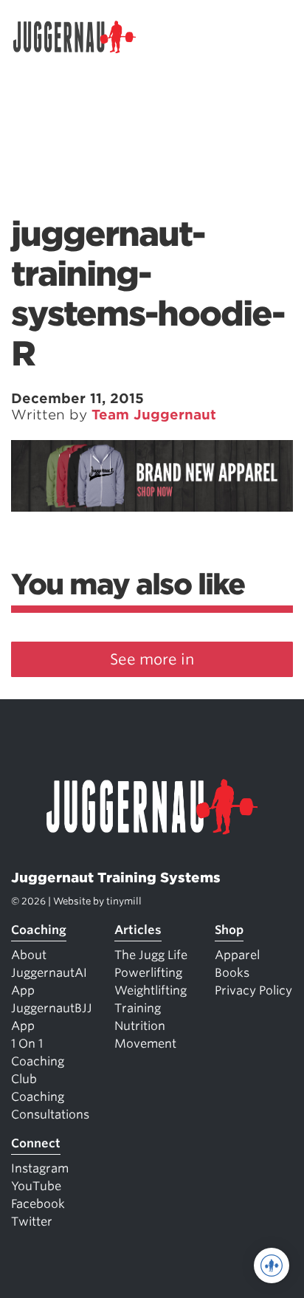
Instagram (40, 1168)
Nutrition (139, 1026)
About (28, 955)
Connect (36, 1143)
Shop (229, 930)
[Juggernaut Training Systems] (81, 37)
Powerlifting (148, 973)
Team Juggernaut (153, 414)
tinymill (124, 901)
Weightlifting (150, 990)
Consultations (50, 1115)
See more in (152, 659)
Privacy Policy (253, 990)
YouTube (36, 1186)
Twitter (31, 1222)
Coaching (38, 930)
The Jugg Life (150, 955)
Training (137, 1008)
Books (232, 973)
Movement (145, 1044)
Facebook (38, 1204)
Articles (138, 930)
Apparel (237, 955)
